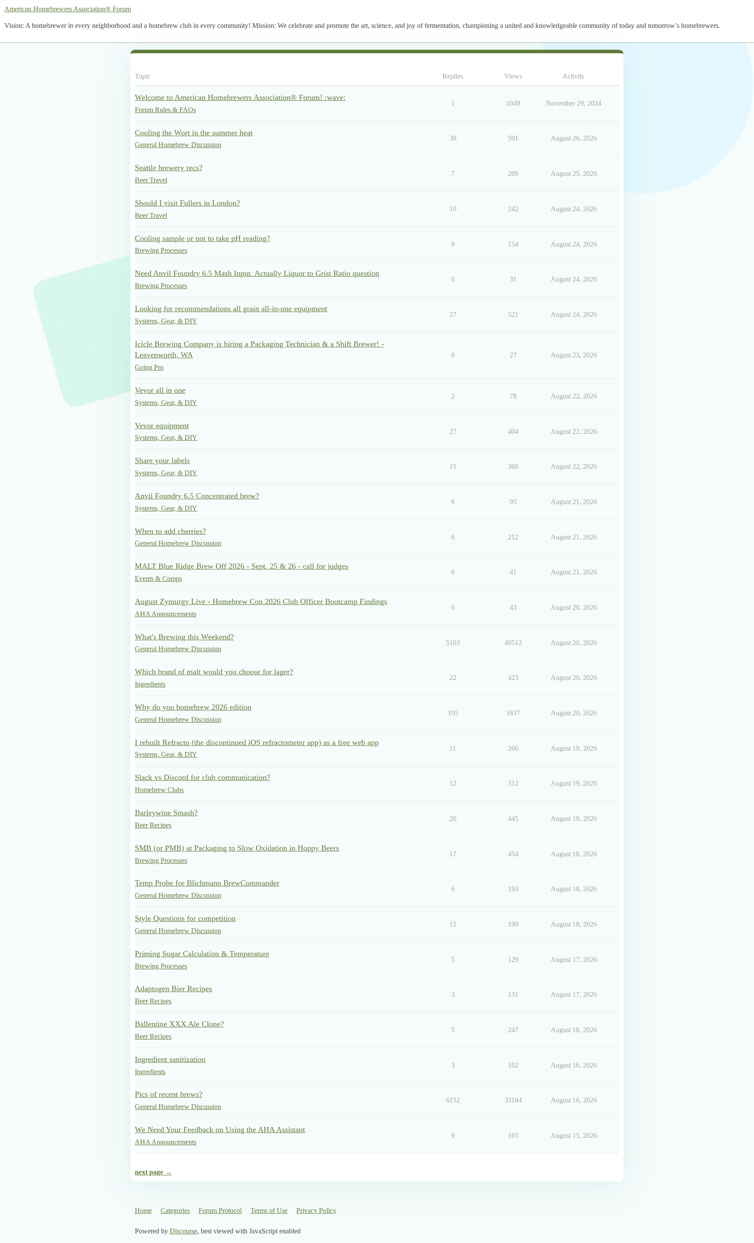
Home (143, 1210)
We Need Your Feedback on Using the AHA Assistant (220, 1129)
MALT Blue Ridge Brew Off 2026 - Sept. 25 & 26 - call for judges (241, 566)
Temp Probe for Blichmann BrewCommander (207, 883)
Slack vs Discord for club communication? (202, 777)
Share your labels (162, 460)
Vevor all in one (160, 390)
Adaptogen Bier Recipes (173, 988)
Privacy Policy (316, 1210)
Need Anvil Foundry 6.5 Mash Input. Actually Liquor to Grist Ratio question (257, 273)
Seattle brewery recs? (168, 167)
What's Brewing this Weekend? (184, 636)
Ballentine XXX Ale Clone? (179, 1024)
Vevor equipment (162, 425)
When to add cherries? (170, 531)
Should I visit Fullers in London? (187, 203)
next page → (153, 1172)
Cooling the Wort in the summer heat (194, 132)
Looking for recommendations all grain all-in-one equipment (231, 308)
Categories (175, 1210)
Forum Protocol (220, 1210)
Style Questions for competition (185, 918)
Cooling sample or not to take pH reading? (202, 238)
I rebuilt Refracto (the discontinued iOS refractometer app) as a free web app (257, 742)
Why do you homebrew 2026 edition (193, 707)
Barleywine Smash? (166, 812)
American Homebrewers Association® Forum (67, 9)
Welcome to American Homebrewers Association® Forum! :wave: (240, 97)
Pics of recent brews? (168, 1094)
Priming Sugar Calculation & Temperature (202, 953)
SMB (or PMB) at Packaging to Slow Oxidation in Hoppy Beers (237, 848)
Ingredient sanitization (170, 1059)
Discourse (183, 1231)
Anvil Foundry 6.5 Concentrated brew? (197, 495)
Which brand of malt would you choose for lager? (214, 671)
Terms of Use (269, 1210)
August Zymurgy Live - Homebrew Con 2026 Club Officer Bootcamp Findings (261, 601)
